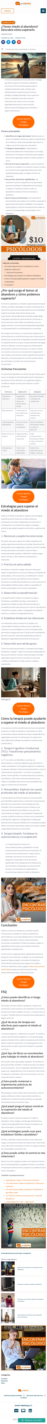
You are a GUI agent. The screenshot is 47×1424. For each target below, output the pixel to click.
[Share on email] (19, 42)
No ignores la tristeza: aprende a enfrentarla (29, 1284)
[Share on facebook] (3, 42)
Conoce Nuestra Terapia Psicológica (23, 121)
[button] (7, 10)
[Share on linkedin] (14, 42)
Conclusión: (8, 285)
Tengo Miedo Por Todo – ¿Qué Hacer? (20, 1202)
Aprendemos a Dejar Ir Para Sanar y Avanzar (22, 1180)
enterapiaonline (7, 1253)
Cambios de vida (20, 38)
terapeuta (27, 1253)
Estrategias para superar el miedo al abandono (22, 275)
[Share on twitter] (8, 42)
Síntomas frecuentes (15, 272)
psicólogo (18, 1253)
